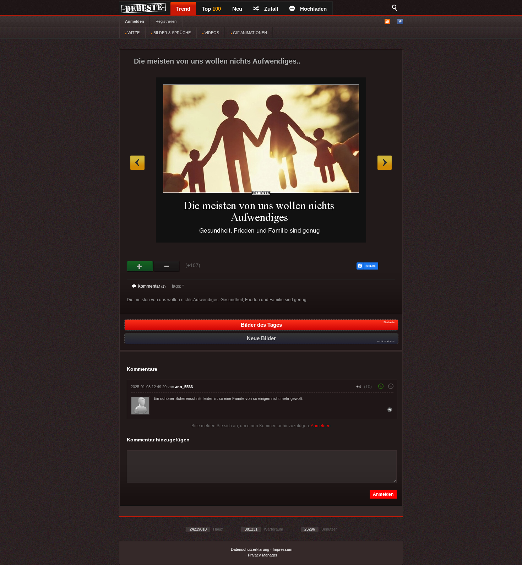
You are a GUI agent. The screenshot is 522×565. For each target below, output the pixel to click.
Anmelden (134, 21)
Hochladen (313, 9)
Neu (237, 9)
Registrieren (166, 21)
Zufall (271, 9)
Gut (140, 266)
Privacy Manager (262, 555)
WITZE (133, 33)
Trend (183, 9)
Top (211, 9)
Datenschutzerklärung (250, 549)
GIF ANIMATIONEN (249, 33)
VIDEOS (211, 33)
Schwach (166, 266)
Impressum (282, 549)
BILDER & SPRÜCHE (171, 33)
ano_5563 (184, 387)
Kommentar (151, 286)
